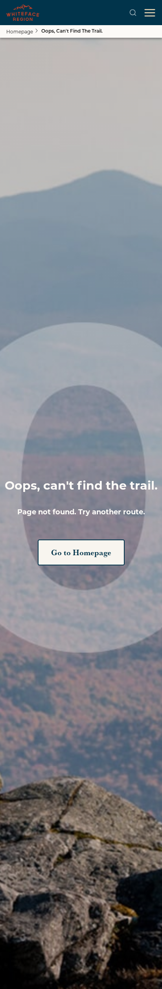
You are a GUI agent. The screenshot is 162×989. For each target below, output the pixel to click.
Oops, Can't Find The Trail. (72, 31)
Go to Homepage (81, 552)
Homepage (19, 32)
